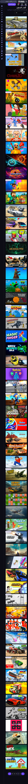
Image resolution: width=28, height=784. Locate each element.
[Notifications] (18, 4)
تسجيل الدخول (12, 4)
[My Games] (22, 4)
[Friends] (25, 4)
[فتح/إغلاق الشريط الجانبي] (26, 1)
